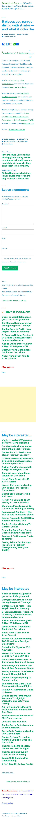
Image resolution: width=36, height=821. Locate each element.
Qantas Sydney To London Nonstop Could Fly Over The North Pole (17, 740)
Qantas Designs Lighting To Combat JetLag (16, 525)
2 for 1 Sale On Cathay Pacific (17, 764)
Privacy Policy (16, 816)
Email (4, 238)
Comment (5, 204)
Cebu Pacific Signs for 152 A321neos (16, 495)
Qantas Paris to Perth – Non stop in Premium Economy (16, 330)
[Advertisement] (18, 404)
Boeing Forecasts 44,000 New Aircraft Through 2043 (18, 519)
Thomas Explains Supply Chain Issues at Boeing (15, 753)
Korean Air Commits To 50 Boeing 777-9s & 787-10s (16, 501)
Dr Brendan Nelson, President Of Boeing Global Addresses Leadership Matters (17, 337)
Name (4, 228)
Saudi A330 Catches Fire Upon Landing (15, 759)
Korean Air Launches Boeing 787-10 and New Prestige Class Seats (17, 488)
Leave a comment (10, 36)
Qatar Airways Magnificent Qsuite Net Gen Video (16, 351)
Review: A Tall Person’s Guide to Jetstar (17, 537)
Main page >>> (8, 367)
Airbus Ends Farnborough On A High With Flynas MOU (17, 345)
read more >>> (28, 123)
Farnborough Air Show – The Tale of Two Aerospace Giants (18, 513)
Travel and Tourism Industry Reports (15, 141)
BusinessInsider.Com (17, 129)
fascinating (14, 80)
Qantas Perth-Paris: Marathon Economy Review (17, 726)
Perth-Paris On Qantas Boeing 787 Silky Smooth (18, 732)
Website (4, 248)
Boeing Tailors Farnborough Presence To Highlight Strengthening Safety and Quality (16, 546)
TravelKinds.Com (10, 3)
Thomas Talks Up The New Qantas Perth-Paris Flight (16, 747)
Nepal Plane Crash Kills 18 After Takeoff (15, 357)
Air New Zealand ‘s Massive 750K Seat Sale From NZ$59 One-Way (17, 709)
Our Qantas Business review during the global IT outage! (17, 324)
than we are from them (17, 87)
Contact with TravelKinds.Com (14, 300)
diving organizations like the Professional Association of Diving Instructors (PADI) (17, 116)
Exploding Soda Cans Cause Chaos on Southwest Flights (17, 531)
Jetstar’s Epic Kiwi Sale (14, 721)
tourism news (8, 144)
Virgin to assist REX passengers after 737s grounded (17, 318)
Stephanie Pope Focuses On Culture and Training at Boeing (18, 507)
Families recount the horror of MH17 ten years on (17, 716)
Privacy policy (7, 803)
